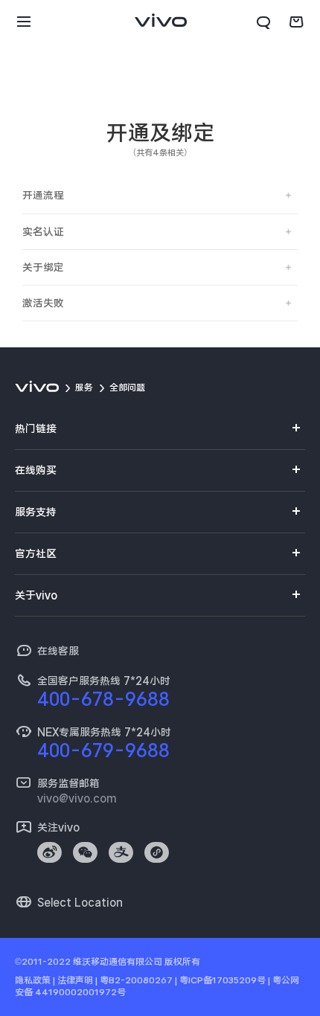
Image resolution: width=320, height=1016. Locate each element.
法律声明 (75, 980)
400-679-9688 (103, 750)
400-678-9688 (103, 699)
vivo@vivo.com (76, 798)
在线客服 (58, 651)
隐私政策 (33, 980)
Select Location (80, 902)
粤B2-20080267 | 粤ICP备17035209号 (183, 980)
